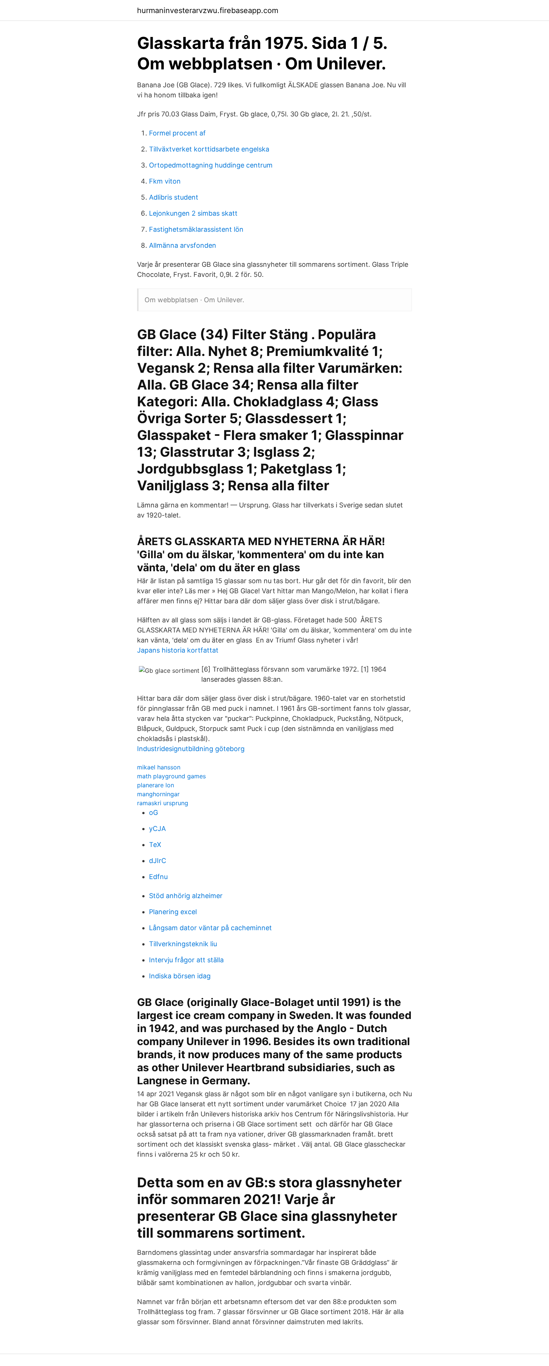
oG (153, 812)
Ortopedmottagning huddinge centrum (211, 165)
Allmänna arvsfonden (182, 245)
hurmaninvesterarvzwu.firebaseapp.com (207, 10)
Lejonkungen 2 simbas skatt (193, 213)
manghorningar (158, 794)
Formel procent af (177, 133)
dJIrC (157, 861)
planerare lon (155, 785)
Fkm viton (165, 181)
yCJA (157, 828)
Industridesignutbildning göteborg (191, 749)
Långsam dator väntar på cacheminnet (210, 928)
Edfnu (158, 877)
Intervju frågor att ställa (186, 960)
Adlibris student (173, 197)
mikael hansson (158, 767)
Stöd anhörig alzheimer (186, 896)
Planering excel (173, 912)
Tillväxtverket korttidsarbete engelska (209, 149)
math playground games (171, 776)
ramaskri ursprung (162, 803)
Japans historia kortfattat (177, 650)
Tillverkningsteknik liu (183, 944)
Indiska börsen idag (180, 976)
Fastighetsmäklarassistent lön (196, 229)
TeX (155, 844)
